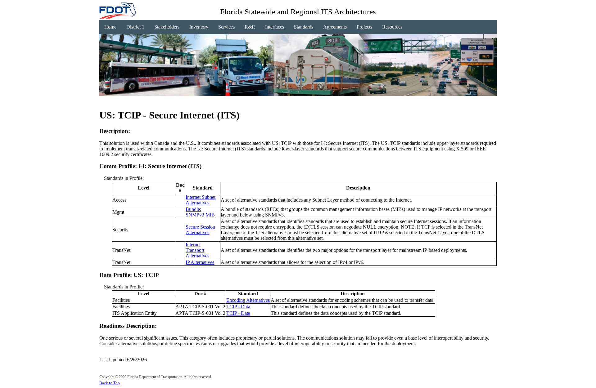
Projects (364, 26)
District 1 (135, 26)
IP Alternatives (200, 262)
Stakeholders (166, 26)
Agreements (335, 26)
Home (110, 26)
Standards (303, 26)
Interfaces (274, 26)
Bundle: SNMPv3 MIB (200, 212)
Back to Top (109, 383)
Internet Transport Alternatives (197, 250)
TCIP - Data (238, 306)
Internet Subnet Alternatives (200, 199)
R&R (250, 26)
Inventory (198, 26)
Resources (392, 26)
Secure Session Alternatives (200, 229)
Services (226, 26)
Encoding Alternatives (248, 300)
